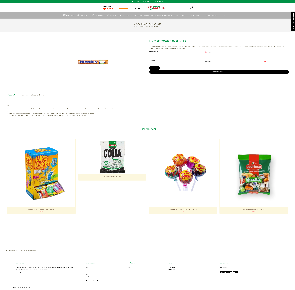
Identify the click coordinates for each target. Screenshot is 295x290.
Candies (141, 26)
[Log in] (139, 8)
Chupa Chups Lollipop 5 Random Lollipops (183, 209)
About (87, 267)
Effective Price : (153, 51)
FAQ (87, 269)
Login (128, 267)
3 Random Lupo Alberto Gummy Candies (41, 209)
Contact (88, 272)
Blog (87, 274)
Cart (128, 269)
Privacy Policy (172, 267)
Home (135, 26)
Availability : (208, 61)
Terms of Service (172, 272)
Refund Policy (171, 269)
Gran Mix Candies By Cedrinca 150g (253, 209)
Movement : (152, 60)
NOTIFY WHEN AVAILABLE (219, 71)
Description (13, 95)
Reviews (24, 95)
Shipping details (38, 95)
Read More (19, 272)
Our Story (88, 276)
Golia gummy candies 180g (112, 176)
